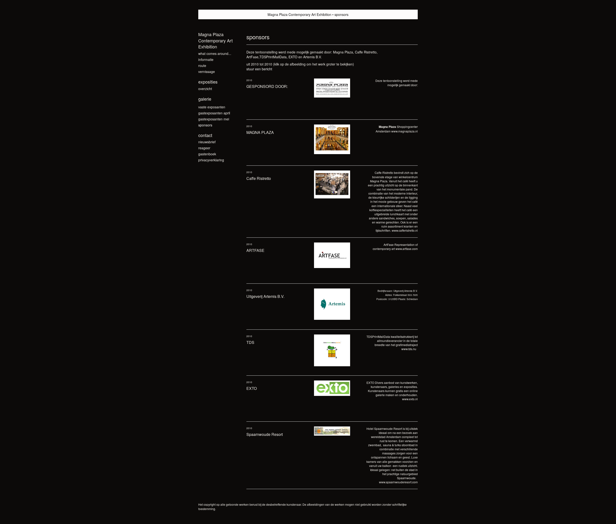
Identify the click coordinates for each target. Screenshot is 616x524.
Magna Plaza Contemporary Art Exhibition (299, 14)
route (202, 65)
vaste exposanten (211, 107)
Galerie (204, 99)
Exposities (208, 82)
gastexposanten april (214, 113)
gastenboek (207, 153)
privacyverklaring (211, 159)
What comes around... (214, 53)
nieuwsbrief (207, 141)
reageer (204, 147)
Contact (205, 135)
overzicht (205, 88)
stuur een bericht (259, 68)
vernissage (206, 71)
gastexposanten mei (213, 119)
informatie (205, 59)
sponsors (205, 125)
